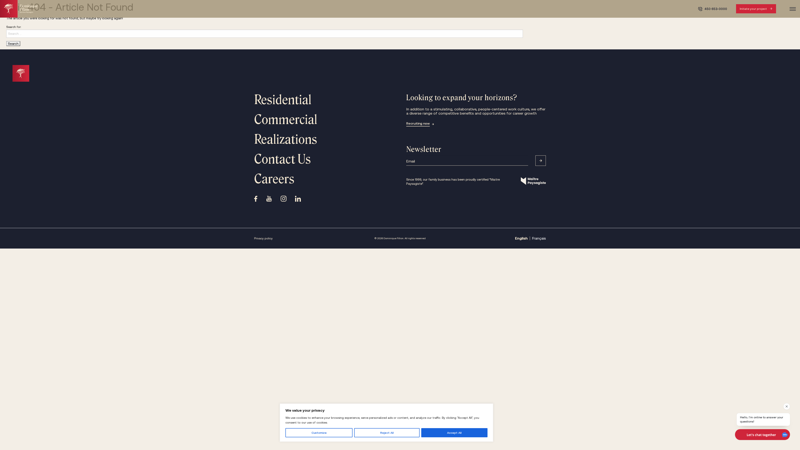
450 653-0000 (715, 9)
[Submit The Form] (540, 160)
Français (539, 238)
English (521, 238)
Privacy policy (263, 238)
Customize (319, 432)
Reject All (387, 432)
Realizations (285, 139)
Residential (282, 100)
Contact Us (282, 159)
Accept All (454, 432)
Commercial (285, 119)
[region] (386, 423)
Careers (274, 179)
